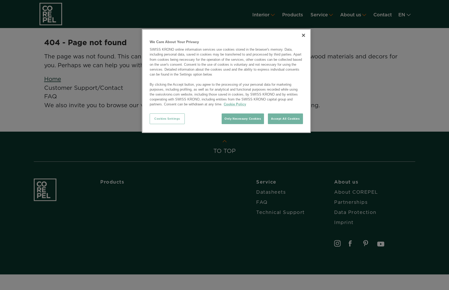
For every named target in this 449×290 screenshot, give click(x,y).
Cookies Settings (167, 118)
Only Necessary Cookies (242, 118)
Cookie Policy (235, 104)
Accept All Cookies (285, 118)
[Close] (303, 35)
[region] (226, 81)
